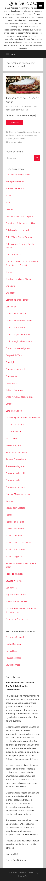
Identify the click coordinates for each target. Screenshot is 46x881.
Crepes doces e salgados (18, 348)
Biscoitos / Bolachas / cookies (20, 223)
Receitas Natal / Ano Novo (18, 542)
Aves (8, 202)
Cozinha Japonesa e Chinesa (19, 320)
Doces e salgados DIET (16, 369)
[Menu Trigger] (40, 5)
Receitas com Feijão (15, 522)
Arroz (8, 195)
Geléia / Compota (14, 390)
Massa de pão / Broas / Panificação (23, 418)
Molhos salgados (14, 445)
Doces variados (13, 376)
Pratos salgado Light (15, 473)
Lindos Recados (13, 644)
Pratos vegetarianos (15, 487)
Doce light (10, 362)
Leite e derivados (14, 411)
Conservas (11, 307)
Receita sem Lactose (15, 508)
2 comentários (15, 142)
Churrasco (11, 293)
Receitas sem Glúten (15, 549)
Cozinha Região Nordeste (20, 132)
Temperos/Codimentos (17, 619)
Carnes (9, 272)
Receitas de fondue (15, 529)
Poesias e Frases (13, 658)
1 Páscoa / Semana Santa (18, 174)
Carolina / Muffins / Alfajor (18, 279)
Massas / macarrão (15, 424)
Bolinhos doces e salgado (18, 230)
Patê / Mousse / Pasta (16, 452)
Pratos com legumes (15, 466)
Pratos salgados (13, 480)
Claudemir (23, 110)
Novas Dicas (11, 651)
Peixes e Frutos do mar (16, 459)
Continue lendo (14, 122)
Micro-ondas (12, 438)
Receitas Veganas (14, 556)
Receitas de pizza (14, 535)
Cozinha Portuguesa (15, 327)
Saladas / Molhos (14, 581)
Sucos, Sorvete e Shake (17, 601)
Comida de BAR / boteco (18, 300)
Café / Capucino (13, 254)
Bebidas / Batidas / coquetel (19, 216)
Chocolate (10, 286)
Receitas (10, 515)
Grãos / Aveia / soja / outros (19, 397)
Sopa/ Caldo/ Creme (16, 594)
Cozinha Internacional (16, 313)
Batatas (9, 209)
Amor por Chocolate (15, 637)
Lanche (9, 404)
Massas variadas (13, 431)
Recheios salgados (14, 574)
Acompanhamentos (15, 182)
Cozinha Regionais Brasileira (19, 341)
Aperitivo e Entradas (15, 188)
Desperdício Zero (14, 355)
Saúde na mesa (13, 665)
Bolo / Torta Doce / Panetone (20, 237)
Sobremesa (11, 588)
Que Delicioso (23, 3)
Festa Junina (19, 139)
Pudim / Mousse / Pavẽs (18, 494)
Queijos (9, 501)
